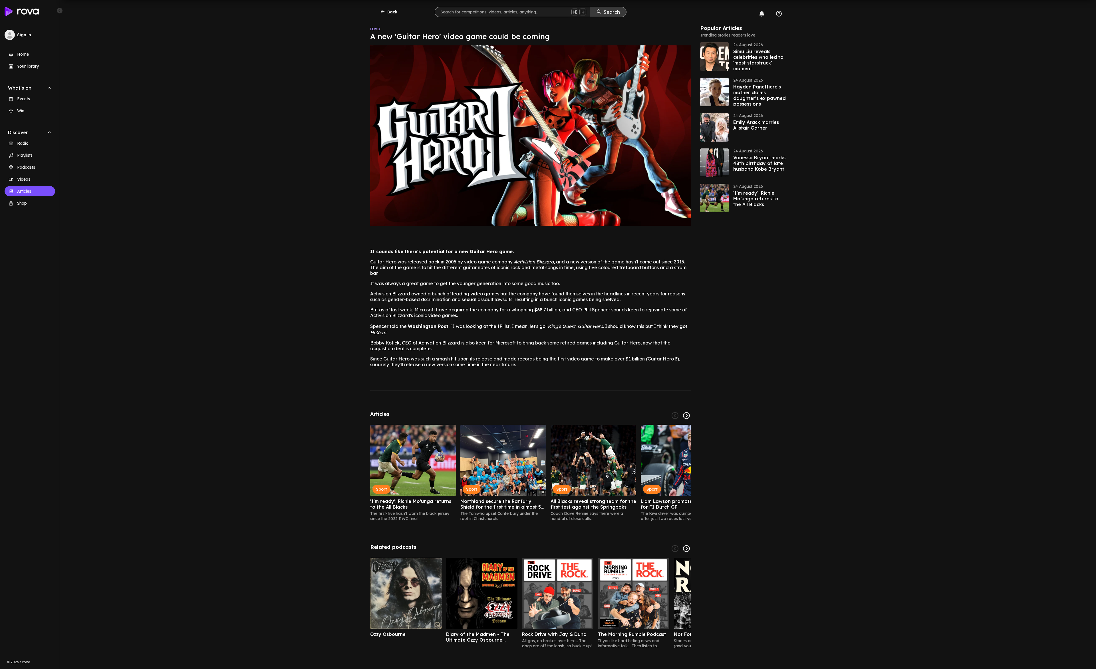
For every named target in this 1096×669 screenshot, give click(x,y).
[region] (530, 472)
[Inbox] (762, 14)
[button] (743, 56)
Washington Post (428, 326)
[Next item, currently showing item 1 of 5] (686, 548)
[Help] (779, 14)
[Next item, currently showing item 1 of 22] (686, 415)
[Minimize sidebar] (59, 10)
